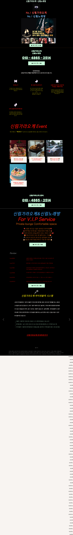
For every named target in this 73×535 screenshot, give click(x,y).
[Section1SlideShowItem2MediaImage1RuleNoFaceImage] (36, 347)
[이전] (3, 319)
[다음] (69, 319)
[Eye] (36, 7)
